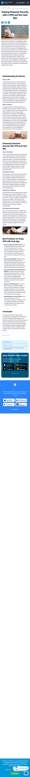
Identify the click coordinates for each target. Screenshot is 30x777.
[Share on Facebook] (2, 22)
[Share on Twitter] (5, 22)
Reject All (8, 769)
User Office (21, 2)
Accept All (15, 773)
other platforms (15, 373)
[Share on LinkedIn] (9, 22)
